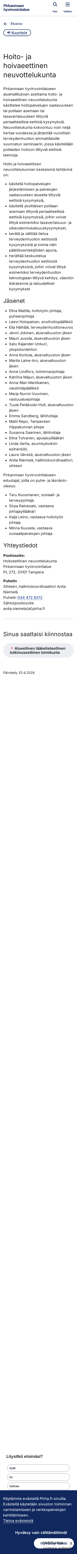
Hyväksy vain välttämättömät (41, 1532)
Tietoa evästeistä (18, 1521)
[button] (38, 1468)
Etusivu (16, 24)
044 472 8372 (30, 597)
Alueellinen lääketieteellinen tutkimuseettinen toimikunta (38, 650)
